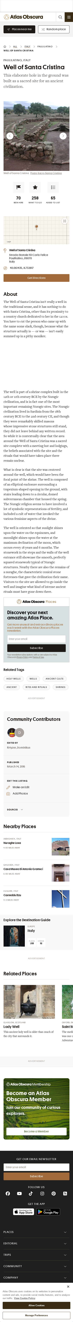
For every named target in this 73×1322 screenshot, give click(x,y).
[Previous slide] (9, 136)
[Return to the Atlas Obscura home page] (24, 17)
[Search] (60, 17)
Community (13, 1266)
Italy (31, 931)
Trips (7, 1254)
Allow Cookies (37, 1305)
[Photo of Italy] (14, 936)
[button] (18, 187)
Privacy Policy (23, 657)
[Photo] (60, 846)
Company (11, 1277)
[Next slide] (63, 136)
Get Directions (36, 278)
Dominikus (23, 747)
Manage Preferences (36, 1315)
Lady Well (11, 1027)
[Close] (68, 1286)
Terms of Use (38, 657)
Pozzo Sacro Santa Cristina (46, 173)
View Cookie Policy (24, 1298)
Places (9, 1232)
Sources (12, 809)
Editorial (11, 1243)
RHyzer (11, 747)
